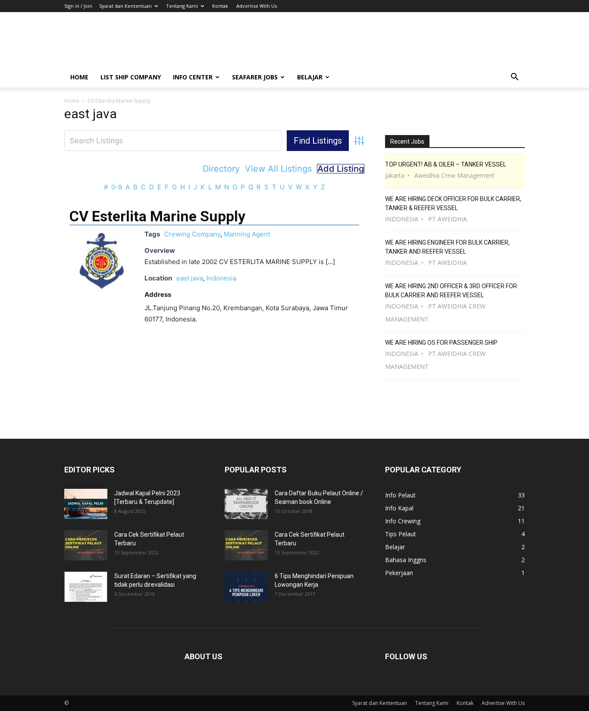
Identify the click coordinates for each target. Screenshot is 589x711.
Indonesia (221, 278)
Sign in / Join (78, 6)
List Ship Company (130, 77)
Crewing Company (192, 234)
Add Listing (340, 168)
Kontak (220, 6)
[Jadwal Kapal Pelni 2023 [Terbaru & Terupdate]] (85, 504)
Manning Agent (247, 234)
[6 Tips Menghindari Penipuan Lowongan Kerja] (246, 587)
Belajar (310, 77)
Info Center (193, 77)
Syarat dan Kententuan (125, 6)
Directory (221, 169)
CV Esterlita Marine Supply (157, 216)
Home (79, 77)
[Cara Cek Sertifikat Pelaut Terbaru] (85, 545)
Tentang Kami (182, 6)
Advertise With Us (256, 6)
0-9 (116, 187)
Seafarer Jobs (255, 77)
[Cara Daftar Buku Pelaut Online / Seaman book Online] (246, 504)
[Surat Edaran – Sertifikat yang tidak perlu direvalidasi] (85, 587)
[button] (514, 78)
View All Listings (278, 169)
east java (189, 278)
